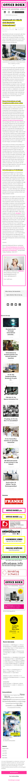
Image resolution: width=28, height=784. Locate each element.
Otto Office (7, 652)
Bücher (20, 705)
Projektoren (15, 695)
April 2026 (4, 757)
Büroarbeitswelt (6, 29)
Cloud (17, 701)
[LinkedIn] (5, 12)
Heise (8, 669)
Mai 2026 (4, 755)
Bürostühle (12, 701)
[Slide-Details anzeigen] (14, 501)
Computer (14, 705)
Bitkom (4, 671)
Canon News (15, 672)
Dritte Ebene (12, 697)
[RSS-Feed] (13, 12)
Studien (5, 695)
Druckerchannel (6, 672)
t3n (4, 669)
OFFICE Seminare (7, 683)
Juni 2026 (4, 753)
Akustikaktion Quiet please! (19, 657)
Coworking (18, 707)
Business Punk (20, 651)
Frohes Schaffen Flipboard (11, 663)
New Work (4, 31)
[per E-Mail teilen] (8, 304)
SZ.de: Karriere (19, 648)
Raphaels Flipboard (20, 662)
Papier (18, 695)
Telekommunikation (19, 697)
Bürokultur (12, 29)
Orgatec (23, 660)
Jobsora (20, 685)
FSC (11, 675)
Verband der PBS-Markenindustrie (11, 677)
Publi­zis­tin (21, 271)
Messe (8, 695)
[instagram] (9, 12)
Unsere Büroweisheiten (14, 550)
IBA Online (7, 660)
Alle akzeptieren (14, 772)
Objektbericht (7, 699)
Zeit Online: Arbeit (9, 648)
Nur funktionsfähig (14, 776)
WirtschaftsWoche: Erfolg (9, 651)
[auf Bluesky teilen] (16, 304)
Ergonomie (12, 703)
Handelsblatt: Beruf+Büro (8, 649)
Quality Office (15, 660)
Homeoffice (9, 705)
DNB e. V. (15, 652)
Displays (23, 699)
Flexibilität (8, 703)
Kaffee (20, 701)
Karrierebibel (6, 645)
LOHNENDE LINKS (14, 539)
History (11, 695)
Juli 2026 (4, 750)
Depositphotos (6, 686)
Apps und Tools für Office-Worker (14, 541)
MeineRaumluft (19, 658)
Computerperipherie (11, 707)
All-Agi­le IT (18, 213)
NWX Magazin (14, 645)
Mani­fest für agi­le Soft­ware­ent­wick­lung (13, 120)
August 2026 (5, 748)
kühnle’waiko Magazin (19, 665)
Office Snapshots (9, 662)
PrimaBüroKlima (6, 657)
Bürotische (6, 701)
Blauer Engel (11, 671)
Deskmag (22, 663)
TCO (18, 671)
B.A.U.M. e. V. (17, 675)
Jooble (13, 685)
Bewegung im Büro (9, 658)
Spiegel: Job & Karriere (18, 646)
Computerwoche (16, 669)
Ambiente (5, 675)
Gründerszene (8, 665)
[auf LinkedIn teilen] (12, 304)
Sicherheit (13, 699)
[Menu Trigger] (27, 1)
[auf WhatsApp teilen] (20, 304)
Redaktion (6, 28)
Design (23, 701)
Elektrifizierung (18, 699)
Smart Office (18, 703)
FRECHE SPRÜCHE (14, 548)
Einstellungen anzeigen (14, 780)
